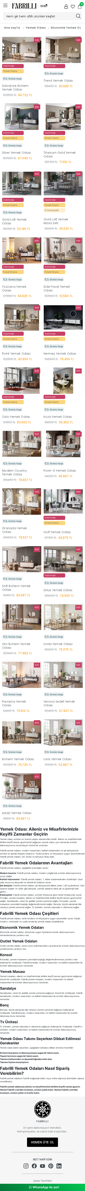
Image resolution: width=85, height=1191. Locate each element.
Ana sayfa (12, 28)
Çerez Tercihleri (42, 1181)
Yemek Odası (36, 28)
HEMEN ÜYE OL (42, 1142)
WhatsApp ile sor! (45, 1187)
